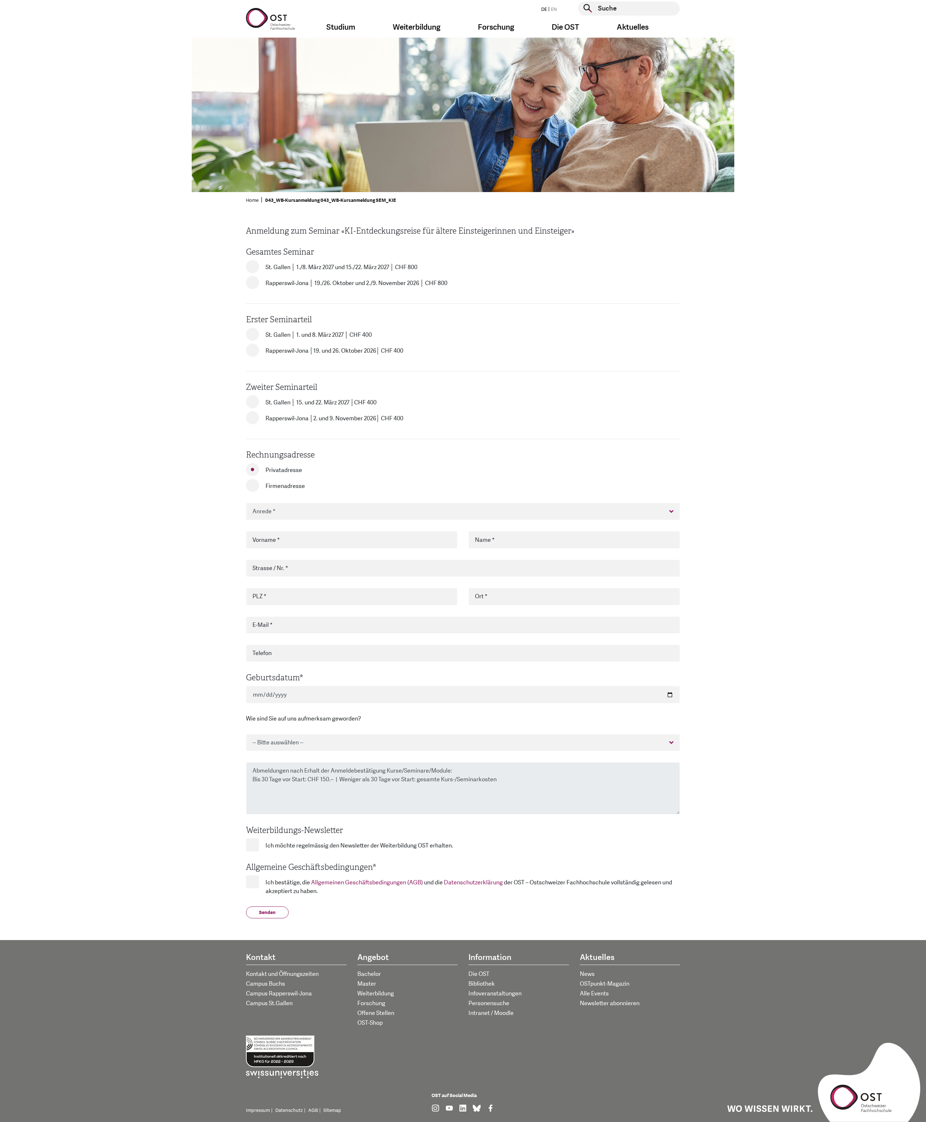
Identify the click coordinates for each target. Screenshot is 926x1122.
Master (366, 984)
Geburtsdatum (274, 678)
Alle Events (594, 994)
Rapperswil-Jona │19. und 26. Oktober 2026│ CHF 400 (334, 351)
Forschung (371, 1003)
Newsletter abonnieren (610, 1003)
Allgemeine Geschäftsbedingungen (311, 867)
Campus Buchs (265, 984)
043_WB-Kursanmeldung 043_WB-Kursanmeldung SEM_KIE (330, 200)
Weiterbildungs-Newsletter (294, 830)
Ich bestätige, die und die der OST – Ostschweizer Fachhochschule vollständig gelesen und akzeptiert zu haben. (469, 887)
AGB (313, 1110)
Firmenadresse (285, 486)
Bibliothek (481, 984)
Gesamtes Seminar (280, 252)
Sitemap (332, 1110)
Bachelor (369, 974)
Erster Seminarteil (279, 319)
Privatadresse (284, 470)
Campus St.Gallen (269, 1003)
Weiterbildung (375, 994)
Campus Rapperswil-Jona (279, 994)
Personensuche (488, 1003)
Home (252, 200)
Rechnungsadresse (280, 455)
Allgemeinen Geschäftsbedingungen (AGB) (367, 883)
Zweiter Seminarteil (281, 387)
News (587, 974)
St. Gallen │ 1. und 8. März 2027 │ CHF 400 (319, 335)
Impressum (258, 1110)
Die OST (478, 974)
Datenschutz (289, 1110)
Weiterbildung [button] (417, 27)
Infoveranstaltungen (495, 994)
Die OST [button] (565, 27)
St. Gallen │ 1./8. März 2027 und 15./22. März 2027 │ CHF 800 (341, 267)
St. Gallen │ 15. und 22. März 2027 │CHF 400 (321, 403)
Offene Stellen (375, 1013)
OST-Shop (370, 1023)
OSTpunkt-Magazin (604, 984)
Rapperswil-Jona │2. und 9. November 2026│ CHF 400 (334, 418)
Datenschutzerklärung (473, 883)
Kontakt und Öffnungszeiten (282, 974)
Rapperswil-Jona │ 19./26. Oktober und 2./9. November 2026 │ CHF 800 (356, 283)
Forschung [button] (496, 27)
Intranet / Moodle (491, 1013)
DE (544, 9)
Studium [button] (340, 27)
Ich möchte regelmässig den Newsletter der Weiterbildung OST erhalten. (359, 846)
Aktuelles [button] (633, 27)
